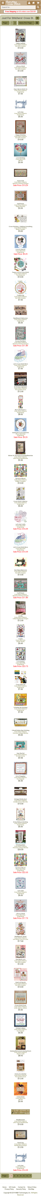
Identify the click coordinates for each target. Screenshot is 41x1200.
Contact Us (21, 1187)
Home (5, 1187)
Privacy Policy (9, 1189)
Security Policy (21, 1189)
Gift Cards (12, 1187)
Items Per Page (25, 23)
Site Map (31, 1189)
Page (5, 23)
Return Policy (32, 1187)
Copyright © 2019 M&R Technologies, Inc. (17, 1193)
